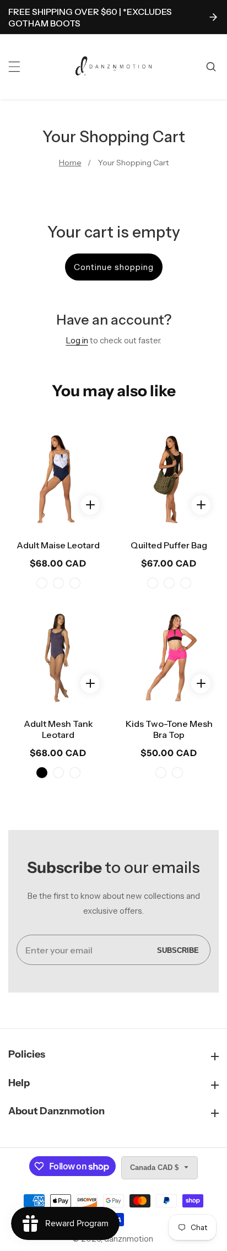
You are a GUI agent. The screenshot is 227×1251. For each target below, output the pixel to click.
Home (70, 163)
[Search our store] (212, 67)
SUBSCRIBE (178, 950)
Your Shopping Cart (133, 163)
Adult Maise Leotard (58, 545)
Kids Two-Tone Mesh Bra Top (169, 729)
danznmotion (128, 1238)
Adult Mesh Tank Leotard (58, 729)
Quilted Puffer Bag (169, 545)
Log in (77, 340)
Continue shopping (114, 267)
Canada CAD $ (155, 1167)
